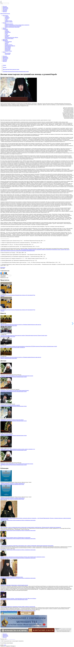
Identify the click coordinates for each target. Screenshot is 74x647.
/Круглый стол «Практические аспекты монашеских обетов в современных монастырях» (18, 520)
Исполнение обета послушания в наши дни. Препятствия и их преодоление (15, 537)
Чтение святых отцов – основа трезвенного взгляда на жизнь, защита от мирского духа (17, 449)
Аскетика (7, 42)
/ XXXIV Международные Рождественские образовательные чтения (13, 599)
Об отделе (5, 6)
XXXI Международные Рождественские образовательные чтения (16, 71)
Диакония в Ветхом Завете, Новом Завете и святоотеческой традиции (14, 585)
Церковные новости (9, 23)
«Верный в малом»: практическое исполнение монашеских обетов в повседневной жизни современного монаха (22, 556)
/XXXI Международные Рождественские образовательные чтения (13, 376)
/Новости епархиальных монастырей (7, 336)
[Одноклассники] (2, 273)
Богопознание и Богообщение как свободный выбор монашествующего (14, 390)
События (7, 16)
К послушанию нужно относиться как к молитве (10, 405)
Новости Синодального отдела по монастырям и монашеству (17, 24)
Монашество (5, 40)
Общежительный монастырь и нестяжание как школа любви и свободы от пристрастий (17, 606)
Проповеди (7, 17)
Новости (4, 22)
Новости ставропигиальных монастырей (13, 25)
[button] (72, 323)
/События (2, 296)
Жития (6, 43)
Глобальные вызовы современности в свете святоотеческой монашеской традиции (16, 375)
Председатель (5, 8)
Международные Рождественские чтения (11, 69)
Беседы (6, 33)
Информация (5, 7)
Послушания (7, 49)
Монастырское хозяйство (10, 45)
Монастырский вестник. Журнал (11, 37)
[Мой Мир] (4, 273)
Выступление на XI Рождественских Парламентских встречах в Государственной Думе (17, 295)
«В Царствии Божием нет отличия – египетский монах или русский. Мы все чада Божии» (18, 598)
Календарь (5, 10)
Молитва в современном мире (6, 434)
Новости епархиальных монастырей (12, 26)
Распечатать (2, 267)
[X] (6, 273)
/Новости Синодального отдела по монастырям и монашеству (12, 347)
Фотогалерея (7, 54)
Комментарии (8, 32)
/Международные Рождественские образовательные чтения (12, 484)
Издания (6, 36)
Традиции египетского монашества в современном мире (11, 577)
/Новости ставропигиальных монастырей (8, 325)
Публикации (5, 29)
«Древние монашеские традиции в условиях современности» (12, 483)
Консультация (8, 47)
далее (5, 644)
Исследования (8, 46)
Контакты (5, 11)
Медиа (4, 52)
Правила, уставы (8, 50)
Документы (5, 9)
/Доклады (2, 591)
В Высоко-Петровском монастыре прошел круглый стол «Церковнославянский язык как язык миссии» (20, 324)
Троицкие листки (8, 20)
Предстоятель (5, 15)
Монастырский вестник (5, 13)
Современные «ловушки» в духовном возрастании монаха (12, 419)
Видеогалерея (8, 53)
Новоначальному (8, 41)
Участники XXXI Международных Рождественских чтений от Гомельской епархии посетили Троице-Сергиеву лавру (23, 335)
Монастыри (5, 39)
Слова (6, 19)
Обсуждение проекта (9, 38)
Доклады (7, 18)
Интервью (7, 31)
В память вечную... (9, 44)
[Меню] (1, 2)
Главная (4, 65)
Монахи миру (8, 48)
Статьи (6, 30)
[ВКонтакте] (1, 273)
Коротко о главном (8, 21)
